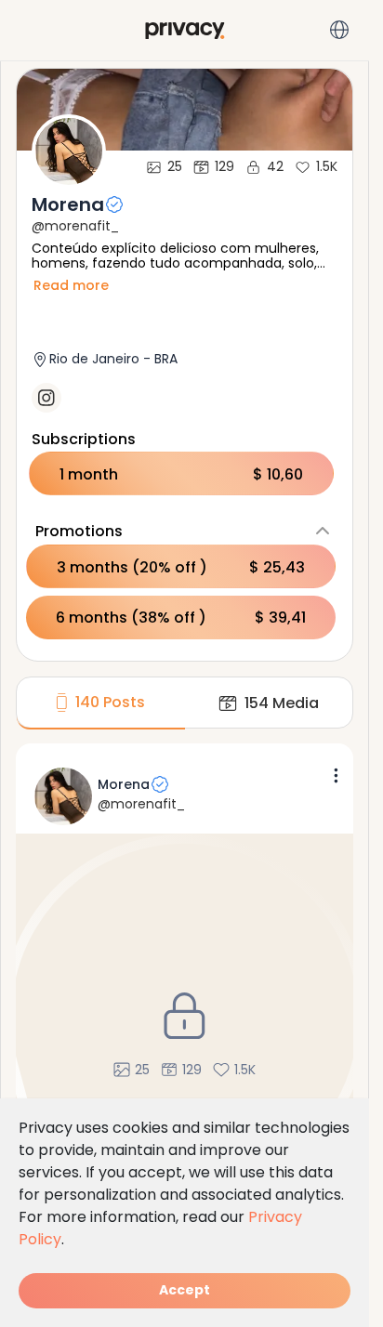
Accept (184, 1290)
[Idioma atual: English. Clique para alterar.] (339, 30)
